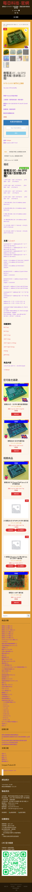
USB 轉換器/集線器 (7, 669)
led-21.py (6, 327)
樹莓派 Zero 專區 (6, 632)
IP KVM (4, 641)
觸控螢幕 (4, 761)
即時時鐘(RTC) (6, 694)
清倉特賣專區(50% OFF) (8, 645)
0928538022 (11, 805)
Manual (7, 370)
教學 (3, 683)
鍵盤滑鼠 (4, 663)
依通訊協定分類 (9, 24)
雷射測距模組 (5, 698)
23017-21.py (7, 335)
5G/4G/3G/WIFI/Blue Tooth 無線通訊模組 (13, 667)
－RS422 (4, 718)
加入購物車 (21, 530)
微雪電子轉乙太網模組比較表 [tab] (17, 152)
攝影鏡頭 (4, 657)
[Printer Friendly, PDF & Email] (24, 168)
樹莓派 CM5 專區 (6, 636)
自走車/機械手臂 (6, 686)
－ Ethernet (5, 716)
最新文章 (6, 886)
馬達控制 (4, 677)
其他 (3, 725)
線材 (3, 655)
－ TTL (3, 708)
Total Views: (5, 784)
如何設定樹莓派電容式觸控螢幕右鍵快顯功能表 (14, 740)
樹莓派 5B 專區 (6, 626)
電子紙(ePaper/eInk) (7, 661)
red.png (6, 351)
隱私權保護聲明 (16, 888)
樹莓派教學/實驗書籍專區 (8, 643)
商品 (3, 755)
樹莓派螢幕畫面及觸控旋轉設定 (10, 735)
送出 (16, 133)
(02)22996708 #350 (13, 806)
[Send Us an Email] (15, 13)
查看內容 (16, 414)
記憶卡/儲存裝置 (6, 651)
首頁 (4, 24)
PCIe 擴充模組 (5, 665)
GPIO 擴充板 (5, 690)
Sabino (15, 884)
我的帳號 (25, 886)
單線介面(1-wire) (6, 684)
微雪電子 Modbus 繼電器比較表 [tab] (13, 156)
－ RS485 (4, 714)
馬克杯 (3, 723)
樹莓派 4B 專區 (6, 628)
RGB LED (4, 688)
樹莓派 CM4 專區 (6, 637)
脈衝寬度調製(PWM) (7, 675)
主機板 (3, 647)
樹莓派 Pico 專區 (6, 634)
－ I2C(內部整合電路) (7, 702)
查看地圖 (12, 799)
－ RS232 (4, 706)
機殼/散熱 (4, 653)
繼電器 (3, 692)
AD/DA (4, 673)
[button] (25, 30)
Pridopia (8, 140)
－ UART (4, 712)
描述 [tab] (5, 152)
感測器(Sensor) (6, 679)
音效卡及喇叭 (5, 671)
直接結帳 (10, 530)
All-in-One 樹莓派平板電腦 (9, 721)
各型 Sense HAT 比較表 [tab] (11, 160)
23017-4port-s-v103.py (10, 343)
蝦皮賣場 (13, 812)
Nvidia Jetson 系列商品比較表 (10, 742)
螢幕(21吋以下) (6, 659)
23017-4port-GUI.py (9, 347)
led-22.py (6, 331)
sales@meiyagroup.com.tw (15, 808)
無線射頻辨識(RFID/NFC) (8, 681)
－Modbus (4, 720)
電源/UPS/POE (6, 649)
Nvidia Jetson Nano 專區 (8, 639)
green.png (6, 354)
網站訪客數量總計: (7, 786)
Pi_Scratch (11, 240)
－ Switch (4, 710)
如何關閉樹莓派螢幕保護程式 (9, 744)
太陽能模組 (5, 696)
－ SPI (3, 704)
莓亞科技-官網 (16, 3)
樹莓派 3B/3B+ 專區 (7, 630)
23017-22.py (7, 339)
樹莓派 (3, 759)
